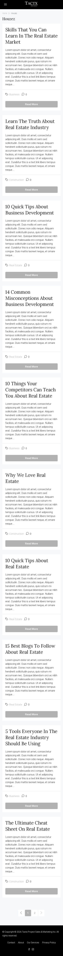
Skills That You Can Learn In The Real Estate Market (31, 36)
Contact (11, 942)
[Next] (41, 913)
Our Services (33, 942)
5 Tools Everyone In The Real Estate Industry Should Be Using (31, 737)
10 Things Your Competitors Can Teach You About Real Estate (30, 390)
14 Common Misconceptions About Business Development (29, 298)
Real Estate (15, 265)
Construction (16, 179)
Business (14, 94)
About (21, 942)
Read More (31, 104)
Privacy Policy (49, 942)
